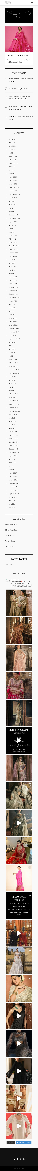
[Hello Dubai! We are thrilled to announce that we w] (19, 630)
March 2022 (13, 277)
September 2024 (14, 194)
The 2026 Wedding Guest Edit (18, 89)
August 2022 (13, 259)
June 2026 (12, 146)
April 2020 (12, 356)
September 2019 (14, 373)
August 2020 (13, 342)
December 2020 (14, 328)
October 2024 (13, 191)
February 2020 (13, 363)
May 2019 (12, 387)
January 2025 (13, 184)
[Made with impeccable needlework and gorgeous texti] (19, 960)
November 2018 (14, 404)
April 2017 (12, 469)
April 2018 (12, 428)
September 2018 (14, 411)
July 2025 (12, 167)
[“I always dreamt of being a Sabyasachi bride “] (19, 850)
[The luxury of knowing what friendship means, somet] (19, 1071)
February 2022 (13, 280)
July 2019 (12, 380)
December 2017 (14, 442)
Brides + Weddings (11, 530)
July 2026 (12, 142)
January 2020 (13, 366)
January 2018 (13, 438)
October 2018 (13, 407)
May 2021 (12, 311)
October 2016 (13, 490)
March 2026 (13, 156)
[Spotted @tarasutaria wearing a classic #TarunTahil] (19, 988)
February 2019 (13, 394)
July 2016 (12, 500)
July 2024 (12, 201)
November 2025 (14, 163)
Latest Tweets (19, 559)
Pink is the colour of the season (18, 55)
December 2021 (14, 287)
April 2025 (12, 173)
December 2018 (14, 401)
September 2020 (14, 339)
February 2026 (13, 160)
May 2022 (12, 270)
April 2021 (12, 315)
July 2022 (12, 263)
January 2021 (13, 325)
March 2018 (13, 432)
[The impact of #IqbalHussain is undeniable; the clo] (19, 933)
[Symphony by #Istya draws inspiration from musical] (19, 1016)
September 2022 (14, 256)
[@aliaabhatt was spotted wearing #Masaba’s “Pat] (19, 878)
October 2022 (13, 253)
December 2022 (14, 246)
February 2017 (13, 476)
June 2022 (12, 266)
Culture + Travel (10, 535)
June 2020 (12, 349)
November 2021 (14, 290)
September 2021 (14, 297)
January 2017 (13, 480)
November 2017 (14, 445)
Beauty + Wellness (11, 524)
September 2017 (14, 452)
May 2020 (12, 352)
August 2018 (13, 414)
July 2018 (12, 418)
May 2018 (12, 425)
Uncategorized (9, 546)
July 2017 (12, 459)
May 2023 (12, 229)
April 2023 (12, 232)
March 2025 (13, 177)
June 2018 (12, 421)
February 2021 (13, 321)
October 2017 (13, 449)
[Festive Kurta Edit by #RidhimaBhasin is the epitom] (19, 1126)
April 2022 (12, 273)
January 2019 (13, 397)
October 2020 (13, 335)
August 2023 (13, 222)
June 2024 (12, 204)
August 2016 (13, 497)
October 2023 (13, 215)
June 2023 (12, 225)
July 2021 (12, 304)
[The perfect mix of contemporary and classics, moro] (19, 1098)
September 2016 (14, 494)
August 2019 (13, 377)
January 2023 (13, 242)
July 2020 (12, 346)
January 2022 (13, 284)
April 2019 (12, 390)
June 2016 (12, 504)
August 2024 (13, 198)
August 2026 (13, 139)
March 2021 (13, 318)
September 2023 (14, 218)
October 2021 (13, 294)
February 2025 (13, 180)
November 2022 (14, 249)
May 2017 (12, 466)
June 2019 (12, 383)
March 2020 (13, 359)
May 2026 (12, 149)
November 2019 (14, 370)
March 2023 (13, 235)
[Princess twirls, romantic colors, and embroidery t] (19, 685)
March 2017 (13, 473)
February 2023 (13, 239)
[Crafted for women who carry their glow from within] (19, 1043)
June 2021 (12, 308)
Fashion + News (10, 541)
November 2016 (14, 487)
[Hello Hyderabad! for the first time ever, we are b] (19, 603)
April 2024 (12, 211)
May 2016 (12, 507)
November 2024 (14, 187)
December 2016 (14, 483)
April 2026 (12, 153)
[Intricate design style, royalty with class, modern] (19, 658)
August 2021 (13, 301)
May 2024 (12, 208)
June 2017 (12, 463)
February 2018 (13, 435)
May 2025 (12, 170)
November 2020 (14, 332)
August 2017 (13, 456)
